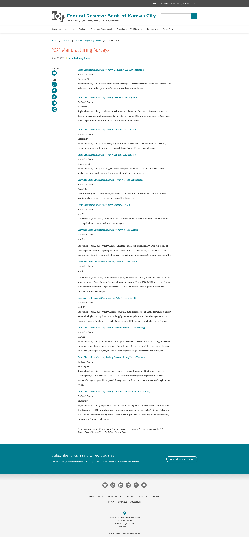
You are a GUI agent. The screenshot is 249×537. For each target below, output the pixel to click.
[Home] (58, 16)
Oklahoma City (93, 20)
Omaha (113, 20)
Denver (72, 20)
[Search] (194, 16)
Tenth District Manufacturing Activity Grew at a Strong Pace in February (111, 357)
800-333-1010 (124, 526)
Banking (82, 29)
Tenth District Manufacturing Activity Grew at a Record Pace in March (110, 327)
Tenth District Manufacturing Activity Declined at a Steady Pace (107, 97)
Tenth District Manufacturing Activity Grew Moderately (104, 204)
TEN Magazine (136, 29)
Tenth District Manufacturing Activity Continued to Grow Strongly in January (114, 391)
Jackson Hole (152, 29)
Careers (194, 3)
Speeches (164, 3)
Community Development (101, 29)
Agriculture (69, 29)
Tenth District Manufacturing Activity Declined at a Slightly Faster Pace (111, 69)
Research (56, 29)
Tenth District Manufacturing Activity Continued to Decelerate (107, 129)
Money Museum (183, 3)
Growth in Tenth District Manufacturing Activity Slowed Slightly (108, 261)
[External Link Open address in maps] (124, 513)
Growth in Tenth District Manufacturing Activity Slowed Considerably (110, 179)
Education (121, 29)
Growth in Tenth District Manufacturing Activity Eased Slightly (107, 297)
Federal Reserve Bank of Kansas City (111, 16)
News (173, 3)
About (155, 3)
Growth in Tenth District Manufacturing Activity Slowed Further (108, 229)
